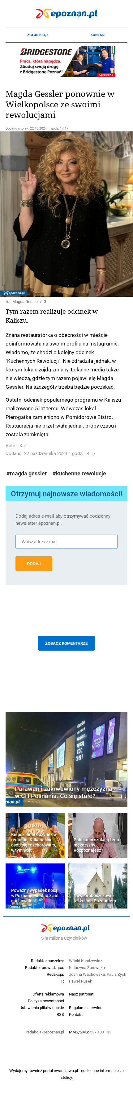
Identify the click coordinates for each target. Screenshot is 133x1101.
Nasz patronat (81, 993)
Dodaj (34, 563)
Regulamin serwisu (85, 1007)
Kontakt (98, 34)
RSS (60, 1014)
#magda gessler (26, 473)
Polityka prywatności (46, 1000)
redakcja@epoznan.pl (45, 1031)
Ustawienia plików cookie (41, 1007)
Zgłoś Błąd (37, 34)
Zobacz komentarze (66, 643)
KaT (23, 446)
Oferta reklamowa (48, 993)
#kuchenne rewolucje (79, 473)
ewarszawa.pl (66, 1070)
